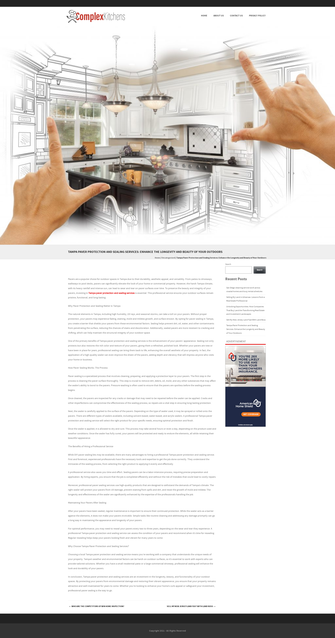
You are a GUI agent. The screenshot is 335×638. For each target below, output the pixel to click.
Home (204, 15)
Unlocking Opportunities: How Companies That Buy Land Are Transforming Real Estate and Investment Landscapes (245, 310)
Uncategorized (168, 257)
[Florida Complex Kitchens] (95, 16)
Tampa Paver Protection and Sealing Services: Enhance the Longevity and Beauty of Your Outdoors (245, 329)
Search (228, 264)
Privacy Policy (257, 15)
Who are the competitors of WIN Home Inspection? (96, 606)
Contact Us (236, 15)
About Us (218, 15)
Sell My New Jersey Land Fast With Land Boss (191, 606)
